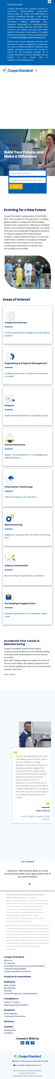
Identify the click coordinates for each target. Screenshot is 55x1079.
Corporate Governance (14, 1016)
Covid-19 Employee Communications (20, 993)
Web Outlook (10, 985)
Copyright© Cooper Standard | (27, 1076)
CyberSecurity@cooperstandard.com (28, 37)
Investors (9, 1010)
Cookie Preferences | (27, 1073)
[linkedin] (22, 1042)
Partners (9, 1021)
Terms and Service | (21, 1071)
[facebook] (32, 1042)
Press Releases (10, 1013)
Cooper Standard (14, 957)
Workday (8, 991)
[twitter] (27, 1042)
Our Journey (9, 963)
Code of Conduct (12, 1002)
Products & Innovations (17, 976)
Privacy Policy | (35, 1071)
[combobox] (27, 173)
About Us (8, 960)
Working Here (10, 1030)
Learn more (9, 674)
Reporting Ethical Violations (16, 1005)
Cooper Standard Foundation (17, 971)
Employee (9, 981)
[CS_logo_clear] (18, 70)
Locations (8, 1033)
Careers (8, 1026)
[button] (27, 884)
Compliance (11, 998)
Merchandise (9, 988)
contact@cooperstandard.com (28, 1065)
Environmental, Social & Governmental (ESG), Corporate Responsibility (24, 967)
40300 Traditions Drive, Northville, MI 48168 (31, 1061)
